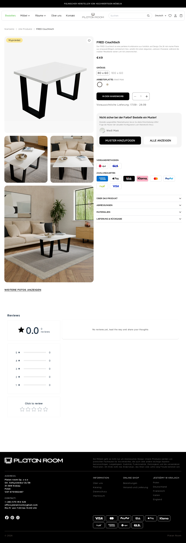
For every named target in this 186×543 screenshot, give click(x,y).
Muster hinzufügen (120, 140)
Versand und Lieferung (135, 487)
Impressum (99, 496)
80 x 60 (103, 73)
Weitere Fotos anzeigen (22, 289)
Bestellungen (130, 483)
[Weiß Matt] (100, 84)
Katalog (97, 487)
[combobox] (130, 15)
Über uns (98, 483)
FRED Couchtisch (45, 29)
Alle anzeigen (160, 140)
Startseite (9, 29)
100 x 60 (117, 73)
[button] (181, 16)
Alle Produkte (25, 29)
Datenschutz (100, 491)
